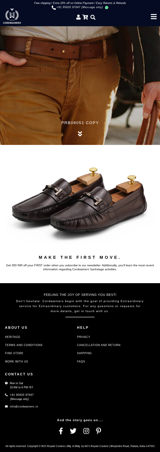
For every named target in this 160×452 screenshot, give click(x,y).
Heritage (12, 337)
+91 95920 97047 (22, 394)
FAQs (81, 361)
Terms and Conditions (24, 345)
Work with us (16, 361)
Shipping (84, 353)
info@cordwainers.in (24, 406)
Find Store (14, 353)
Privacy (83, 337)
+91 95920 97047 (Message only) (79, 7)
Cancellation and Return (98, 345)
